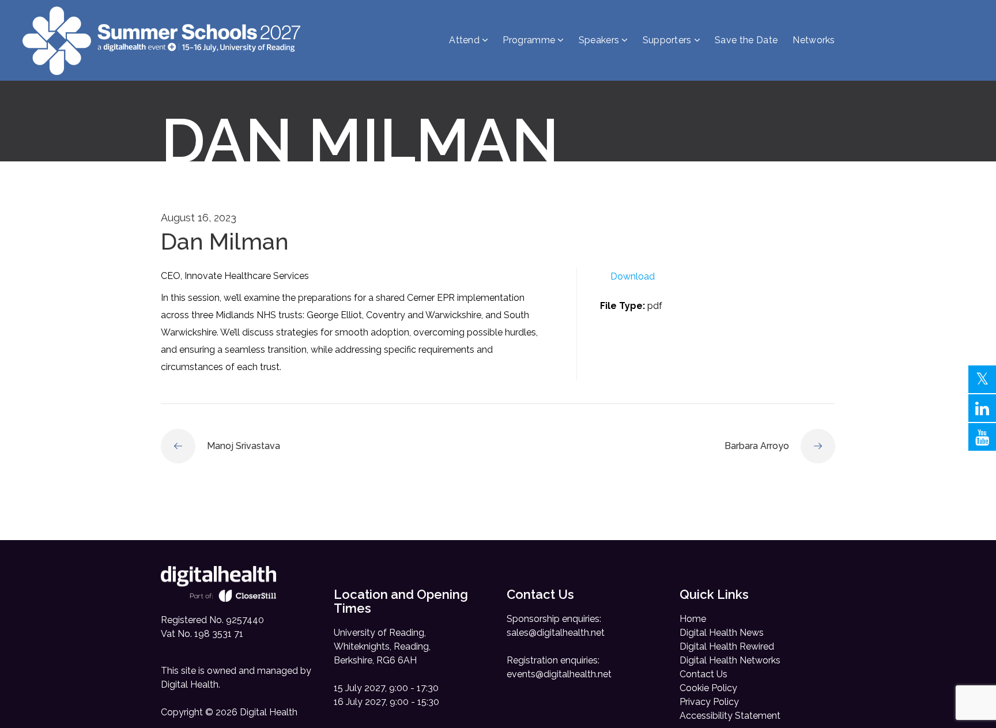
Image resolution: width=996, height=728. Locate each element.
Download (632, 276)
